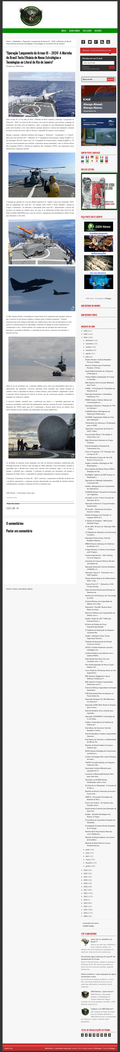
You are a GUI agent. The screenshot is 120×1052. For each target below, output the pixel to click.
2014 (86, 900)
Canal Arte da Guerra (91, 923)
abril (87, 856)
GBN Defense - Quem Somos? (102, 991)
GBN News (20, 66)
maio (88, 853)
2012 (86, 906)
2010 (86, 913)
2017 (86, 890)
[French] (88, 158)
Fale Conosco (10, 35)
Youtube (108, 42)
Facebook (83, 42)
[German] (93, 158)
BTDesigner (98, 1048)
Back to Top (8, 1048)
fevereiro (89, 863)
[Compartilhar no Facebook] (14, 508)
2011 (86, 910)
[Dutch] (107, 158)
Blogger (108, 298)
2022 (86, 873)
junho (88, 850)
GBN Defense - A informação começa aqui (58, 1048)
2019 (86, 883)
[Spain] (98, 158)
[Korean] (98, 162)
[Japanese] (93, 162)
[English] (83, 158)
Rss (102, 42)
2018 (86, 887)
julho (88, 357)
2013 (86, 903)
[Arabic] (102, 162)
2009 (86, 916)
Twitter (90, 42)
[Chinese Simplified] (107, 162)
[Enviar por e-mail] (7, 508)
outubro (89, 347)
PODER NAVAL (88, 926)
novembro (90, 344)
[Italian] (102, 158)
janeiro (88, 866)
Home (8, 41)
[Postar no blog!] (9, 508)
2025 (86, 334)
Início (63, 30)
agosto (88, 353)
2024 (86, 337)
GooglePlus (96, 42)
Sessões (97, 30)
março (88, 859)
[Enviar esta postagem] (17, 508)
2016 (86, 893)
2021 (86, 877)
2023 (86, 870)
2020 (86, 880)
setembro (89, 350)
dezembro (90, 340)
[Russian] (83, 162)
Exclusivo (87, 30)
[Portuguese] (88, 162)
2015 (86, 896)
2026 (86, 331)
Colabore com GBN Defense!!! (102, 1009)
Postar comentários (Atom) (22, 589)
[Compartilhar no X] (12, 508)
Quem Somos (74, 30)
